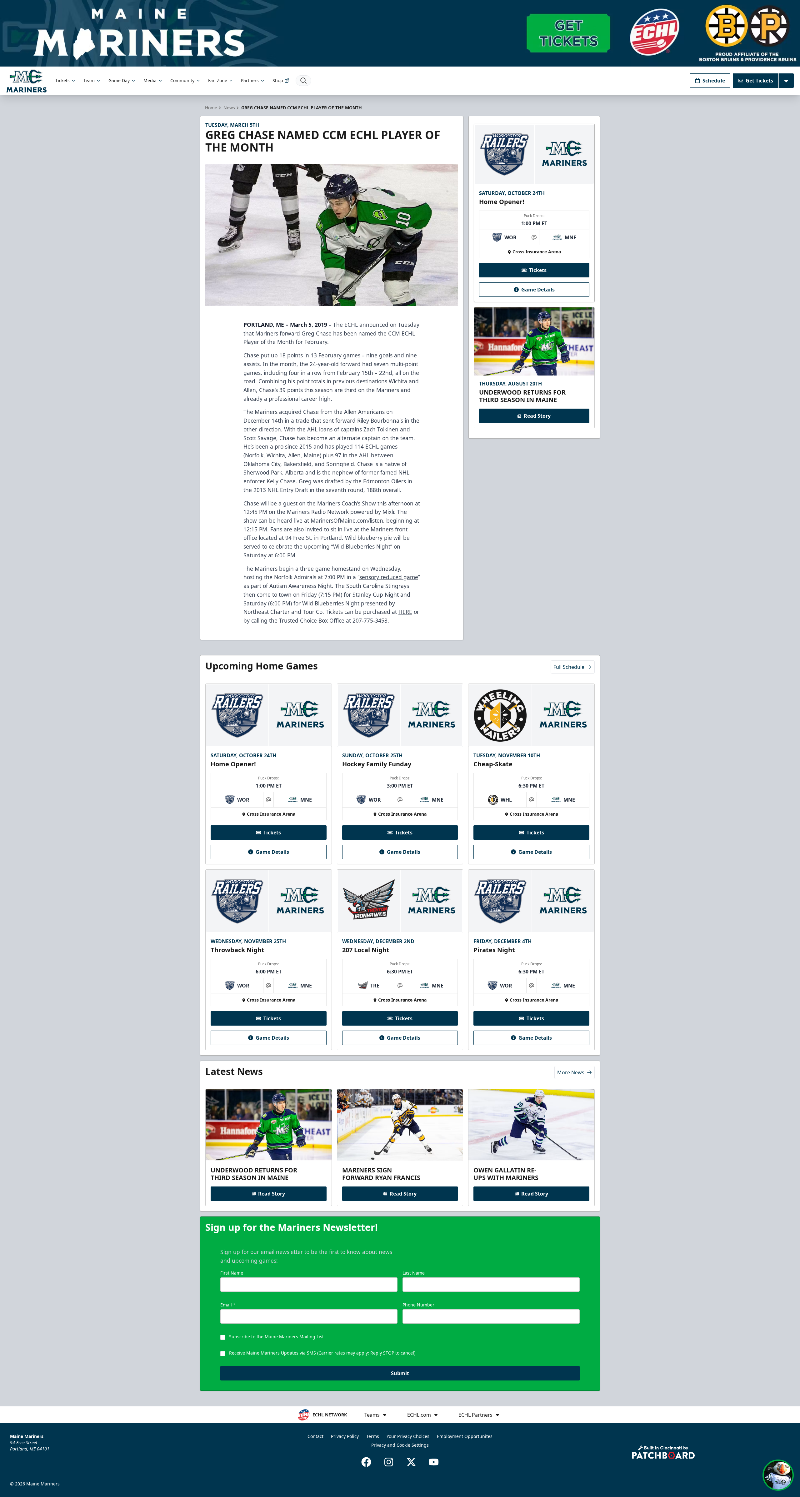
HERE (405, 611)
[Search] (303, 80)
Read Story (537, 416)
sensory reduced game (388, 577)
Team (89, 80)
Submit (400, 1373)
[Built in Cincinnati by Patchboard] (663, 1452)
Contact (315, 1436)
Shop (277, 80)
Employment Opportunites (464, 1436)
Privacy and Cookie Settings (400, 1445)
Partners (250, 80)
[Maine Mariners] (26, 80)
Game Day (119, 80)
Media (150, 80)
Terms (372, 1436)
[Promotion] (400, 33)
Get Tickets (759, 80)
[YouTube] (433, 1462)
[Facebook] (366, 1462)
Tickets (62, 80)
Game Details (538, 289)
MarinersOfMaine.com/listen (347, 520)
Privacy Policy (345, 1436)
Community (182, 80)
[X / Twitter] (411, 1462)
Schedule (713, 80)
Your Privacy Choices (408, 1436)
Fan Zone (217, 80)
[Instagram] (389, 1462)
